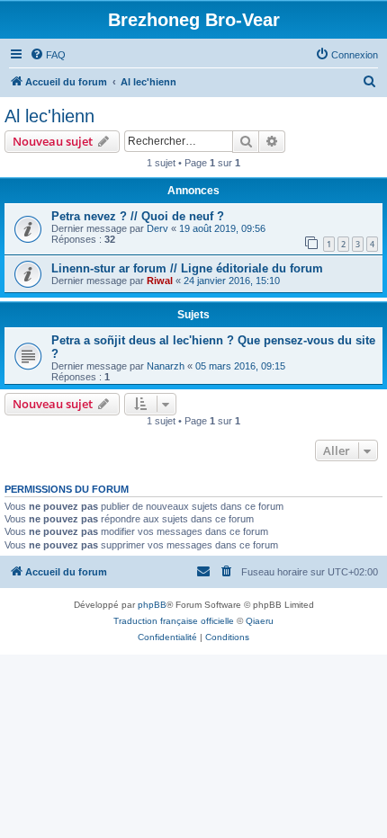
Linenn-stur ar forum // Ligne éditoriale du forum (187, 268)
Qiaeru (260, 621)
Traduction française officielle (173, 621)
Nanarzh (165, 366)
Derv (157, 228)
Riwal (160, 280)
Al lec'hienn (49, 116)
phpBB (152, 605)
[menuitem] (48, 55)
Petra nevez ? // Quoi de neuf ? (137, 216)
